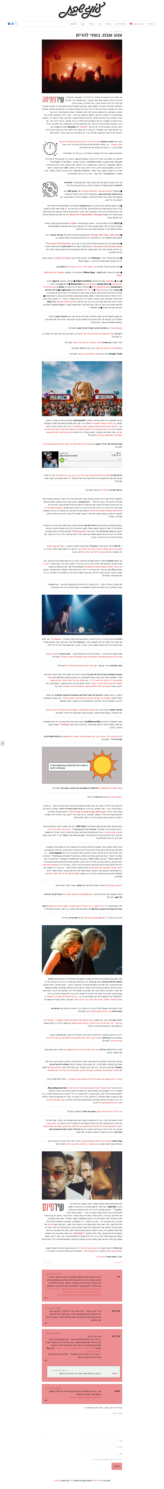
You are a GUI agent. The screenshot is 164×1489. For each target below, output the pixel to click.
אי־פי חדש (88, 290)
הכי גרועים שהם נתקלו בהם (99, 1011)
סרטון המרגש (54, 1067)
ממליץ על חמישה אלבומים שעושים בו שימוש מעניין (85, 698)
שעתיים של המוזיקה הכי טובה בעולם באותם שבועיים (67, 444)
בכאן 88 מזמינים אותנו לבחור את (77, 894)
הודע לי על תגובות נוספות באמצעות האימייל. (106, 1459)
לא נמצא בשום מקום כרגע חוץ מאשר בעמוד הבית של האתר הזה (84, 547)
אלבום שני (101, 290)
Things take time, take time (105, 234)
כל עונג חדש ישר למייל (89, 1248)
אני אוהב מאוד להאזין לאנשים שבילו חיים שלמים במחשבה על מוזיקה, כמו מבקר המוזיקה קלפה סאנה (82, 1125)
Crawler (73, 223)
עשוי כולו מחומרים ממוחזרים (79, 665)
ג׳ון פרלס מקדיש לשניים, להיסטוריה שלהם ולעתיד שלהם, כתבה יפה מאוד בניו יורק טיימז (83, 998)
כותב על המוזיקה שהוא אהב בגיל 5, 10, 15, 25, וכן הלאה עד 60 (81, 475)
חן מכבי (57, 1480)
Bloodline (79, 1233)
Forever (110, 281)
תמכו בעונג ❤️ (136, 24)
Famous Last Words (95, 917)
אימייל (118, 1447)
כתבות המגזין (116, 328)
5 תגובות (118, 1262)
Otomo (83, 126)
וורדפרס (96, 1480)
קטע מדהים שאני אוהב (95, 552)
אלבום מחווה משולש (66, 301)
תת (99, 24)
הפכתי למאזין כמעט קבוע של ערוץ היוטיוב (86, 1087)
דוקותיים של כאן (114, 796)
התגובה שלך (116, 1413)
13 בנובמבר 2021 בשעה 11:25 (53, 1308)
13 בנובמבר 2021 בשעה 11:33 (53, 1333)
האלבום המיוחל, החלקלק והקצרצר (97, 191)
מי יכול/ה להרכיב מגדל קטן (109, 1111)
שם (120, 1440)
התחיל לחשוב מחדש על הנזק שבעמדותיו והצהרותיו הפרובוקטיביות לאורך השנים (84, 655)
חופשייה (105, 490)
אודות (91, 24)
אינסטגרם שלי (89, 1251)
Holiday (65, 724)
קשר (83, 24)
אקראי (108, 24)
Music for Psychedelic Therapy (86, 214)
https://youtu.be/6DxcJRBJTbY (85, 1397)
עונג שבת (47, 1262)
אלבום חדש (117, 284)
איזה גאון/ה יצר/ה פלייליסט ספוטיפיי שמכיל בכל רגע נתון (76, 906)
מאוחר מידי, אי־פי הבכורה (81, 266)
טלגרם (73, 24)
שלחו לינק (120, 24)
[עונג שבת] (82, 10)
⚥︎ (2, 743)
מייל (48, 1251)
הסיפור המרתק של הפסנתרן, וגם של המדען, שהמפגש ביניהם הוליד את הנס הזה (83, 1070)
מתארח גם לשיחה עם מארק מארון (96, 1141)
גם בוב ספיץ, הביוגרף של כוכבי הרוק (83, 1144)
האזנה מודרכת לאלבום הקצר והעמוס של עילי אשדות (87, 686)
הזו (71, 1480)
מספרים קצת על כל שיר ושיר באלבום (62, 873)
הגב (45, 1297)
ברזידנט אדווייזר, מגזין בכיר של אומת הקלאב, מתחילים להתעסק (92, 736)
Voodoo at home (62, 258)
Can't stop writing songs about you (88, 811)
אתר (120, 1453)
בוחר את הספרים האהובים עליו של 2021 (96, 333)
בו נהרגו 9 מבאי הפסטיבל (103, 423)
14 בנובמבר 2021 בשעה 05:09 (59, 1370)
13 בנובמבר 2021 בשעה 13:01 (53, 1388)
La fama (56, 639)
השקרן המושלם (114, 885)
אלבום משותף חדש (100, 286)
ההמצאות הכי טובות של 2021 (109, 348)
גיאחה (115, 1373)
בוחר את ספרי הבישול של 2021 (88, 342)
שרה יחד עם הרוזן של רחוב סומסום (83, 1049)
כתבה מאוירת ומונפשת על (110, 788)
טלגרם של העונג (113, 1251)
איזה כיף (101, 1256)
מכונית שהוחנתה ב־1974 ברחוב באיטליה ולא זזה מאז (70, 709)
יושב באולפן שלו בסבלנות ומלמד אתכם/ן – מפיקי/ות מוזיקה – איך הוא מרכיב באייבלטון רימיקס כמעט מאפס (83, 1021)
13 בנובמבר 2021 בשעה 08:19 (53, 1274)
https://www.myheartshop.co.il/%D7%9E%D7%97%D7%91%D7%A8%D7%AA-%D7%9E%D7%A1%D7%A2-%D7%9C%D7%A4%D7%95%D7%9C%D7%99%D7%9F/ (74, 1292)
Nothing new (79, 531)
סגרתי (50, 1224)
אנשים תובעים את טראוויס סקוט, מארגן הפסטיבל (95, 426)
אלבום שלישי (49, 286)
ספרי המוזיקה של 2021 (88, 353)
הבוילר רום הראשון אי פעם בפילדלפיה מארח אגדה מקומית (95, 1079)
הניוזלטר (151, 24)
